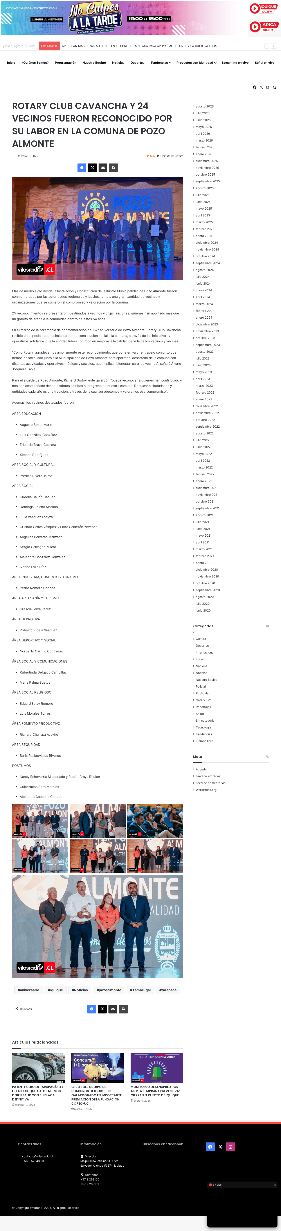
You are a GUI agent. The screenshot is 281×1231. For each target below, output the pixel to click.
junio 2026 (203, 120)
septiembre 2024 (208, 263)
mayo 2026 (204, 127)
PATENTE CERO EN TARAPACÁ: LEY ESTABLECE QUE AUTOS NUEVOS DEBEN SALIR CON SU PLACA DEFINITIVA (37, 1093)
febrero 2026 (205, 147)
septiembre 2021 (207, 508)
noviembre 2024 (207, 249)
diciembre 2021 (206, 488)
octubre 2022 (205, 419)
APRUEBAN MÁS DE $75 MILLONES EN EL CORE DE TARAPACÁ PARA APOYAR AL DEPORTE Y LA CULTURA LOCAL (140, 46)
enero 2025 (204, 236)
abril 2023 (203, 379)
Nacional (202, 666)
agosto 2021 (204, 515)
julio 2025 (202, 195)
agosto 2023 (205, 351)
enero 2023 (204, 399)
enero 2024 (204, 317)
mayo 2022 (204, 454)
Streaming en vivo (235, 62)
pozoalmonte (110, 990)
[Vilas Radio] (3, 75)
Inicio (11, 62)
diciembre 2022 (207, 406)
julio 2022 (202, 440)
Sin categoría (205, 720)
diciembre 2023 (207, 324)
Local (200, 659)
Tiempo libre (204, 741)
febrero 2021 (205, 556)
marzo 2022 (204, 467)
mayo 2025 (204, 208)
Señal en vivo (265, 62)
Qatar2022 (203, 700)
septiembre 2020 (208, 590)
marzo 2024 (204, 304)
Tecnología (203, 727)
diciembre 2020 (207, 569)
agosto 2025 (205, 188)
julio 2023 (203, 358)
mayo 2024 (204, 290)
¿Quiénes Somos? (35, 62)
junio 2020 (203, 610)
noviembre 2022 (207, 413)
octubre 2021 (205, 501)
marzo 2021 (204, 549)
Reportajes (203, 707)
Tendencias (159, 62)
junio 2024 (203, 283)
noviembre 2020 (207, 576)
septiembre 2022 (208, 426)
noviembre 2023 (207, 331)
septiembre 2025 (208, 181)
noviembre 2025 (207, 167)
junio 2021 (203, 528)
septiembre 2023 (208, 345)
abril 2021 (202, 542)
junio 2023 (203, 365)
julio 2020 (203, 603)
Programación (65, 62)
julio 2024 (203, 276)
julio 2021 (202, 522)
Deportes (137, 62)
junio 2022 (203, 447)
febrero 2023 (205, 392)
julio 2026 (203, 113)
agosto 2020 (205, 597)
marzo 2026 (204, 140)
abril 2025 (203, 215)
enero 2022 (204, 481)
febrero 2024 (205, 310)
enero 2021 (204, 563)
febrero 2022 (205, 474)
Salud (200, 713)
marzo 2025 (204, 222)
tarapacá (169, 990)
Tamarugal (141, 990)
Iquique (56, 990)
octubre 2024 (205, 256)
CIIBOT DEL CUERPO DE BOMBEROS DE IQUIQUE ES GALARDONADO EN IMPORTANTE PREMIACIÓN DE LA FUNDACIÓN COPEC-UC (96, 1095)
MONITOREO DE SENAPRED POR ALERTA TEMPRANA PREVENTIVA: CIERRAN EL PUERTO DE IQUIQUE (155, 1091)
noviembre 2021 (207, 494)
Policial (201, 686)
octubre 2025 (205, 174)
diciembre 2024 (207, 242)
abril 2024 (203, 297)
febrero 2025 (205, 229)
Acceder (202, 769)
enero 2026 (204, 154)
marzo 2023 (204, 385)
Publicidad (203, 693)
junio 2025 (203, 201)
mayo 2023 (204, 372)
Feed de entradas (208, 776)
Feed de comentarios (210, 783)
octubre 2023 (205, 338)
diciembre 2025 (207, 161)
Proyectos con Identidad (195, 62)
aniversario (29, 990)
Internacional (205, 652)
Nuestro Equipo (94, 62)
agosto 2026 (205, 106)
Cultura (201, 639)
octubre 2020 (205, 583)
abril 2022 (203, 460)
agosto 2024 (205, 270)
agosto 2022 (205, 433)
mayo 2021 (203, 535)
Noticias (118, 62)
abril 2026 (203, 133)
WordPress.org (206, 790)
